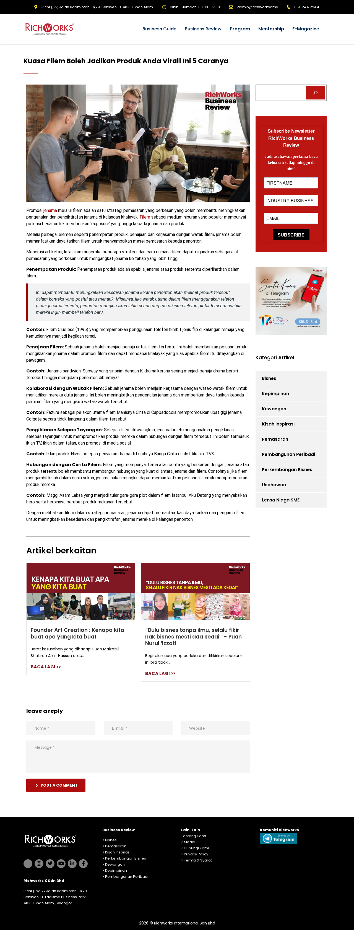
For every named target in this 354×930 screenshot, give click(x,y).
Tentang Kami (193, 836)
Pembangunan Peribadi (288, 454)
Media (189, 842)
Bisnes (269, 378)
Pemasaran (275, 439)
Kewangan (274, 409)
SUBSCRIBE (291, 235)
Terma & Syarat (198, 860)
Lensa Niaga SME (281, 500)
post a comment (59, 785)
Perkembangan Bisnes (287, 469)
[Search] (316, 92)
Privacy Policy (196, 854)
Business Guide (159, 29)
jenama (50, 210)
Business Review (203, 29)
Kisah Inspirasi (278, 424)
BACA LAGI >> (46, 667)
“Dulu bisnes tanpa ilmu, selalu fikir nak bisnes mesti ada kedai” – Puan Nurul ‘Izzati (193, 636)
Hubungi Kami (196, 848)
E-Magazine (305, 29)
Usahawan (274, 485)
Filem (145, 217)
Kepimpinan (275, 393)
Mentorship (271, 29)
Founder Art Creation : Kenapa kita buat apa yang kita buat (77, 633)
